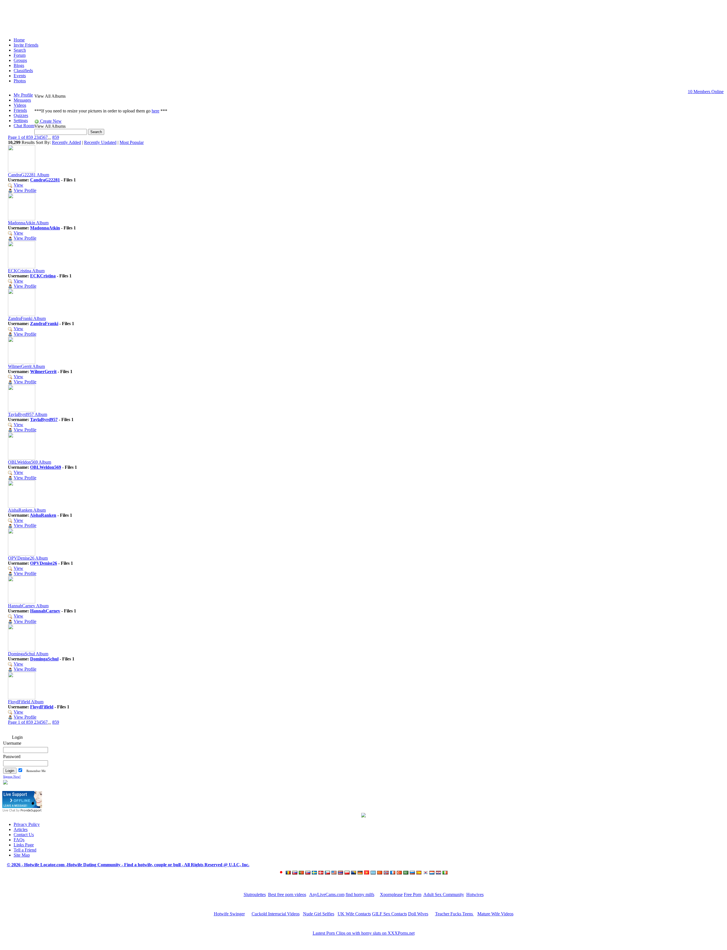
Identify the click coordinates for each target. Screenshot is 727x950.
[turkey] (400, 873)
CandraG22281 (45, 179)
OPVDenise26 (43, 563)
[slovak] (308, 873)
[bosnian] (354, 873)
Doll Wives (418, 913)
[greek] (374, 873)
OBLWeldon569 (45, 467)
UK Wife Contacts (354, 913)
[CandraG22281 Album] (21, 170)
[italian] (445, 873)
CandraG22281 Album (28, 174)
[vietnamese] (367, 873)
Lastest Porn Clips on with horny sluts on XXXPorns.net (364, 933)
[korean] (426, 873)
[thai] (341, 873)
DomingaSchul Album (28, 653)
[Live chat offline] (22, 806)
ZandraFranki (44, 323)
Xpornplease (391, 894)
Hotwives (475, 894)
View (18, 185)
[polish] (347, 873)
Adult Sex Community (443, 894)
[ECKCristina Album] (21, 266)
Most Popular (132, 142)
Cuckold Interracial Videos (276, 913)
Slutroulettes (255, 894)
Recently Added (66, 142)
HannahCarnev (45, 610)
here (155, 110)
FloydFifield (41, 706)
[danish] (321, 873)
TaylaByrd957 (44, 419)
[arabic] (406, 873)
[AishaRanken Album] (21, 506)
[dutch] (432, 873)
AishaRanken (43, 515)
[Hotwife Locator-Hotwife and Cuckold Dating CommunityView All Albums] (363, 16)
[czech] (328, 873)
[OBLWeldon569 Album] (21, 458)
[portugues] (302, 873)
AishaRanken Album (27, 510)
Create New (50, 121)
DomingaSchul (44, 658)
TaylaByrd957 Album (27, 414)
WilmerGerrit (43, 371)
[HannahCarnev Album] (21, 601)
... (49, 137)
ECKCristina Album (26, 270)
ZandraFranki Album (27, 318)
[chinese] (380, 873)
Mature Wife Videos (495, 913)
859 (55, 137)
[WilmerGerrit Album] (21, 362)
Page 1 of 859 (21, 137)
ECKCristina (43, 275)
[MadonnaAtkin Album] (21, 218)
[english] (334, 873)
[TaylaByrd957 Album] (21, 410)
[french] (393, 873)
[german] (361, 873)
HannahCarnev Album (28, 605)
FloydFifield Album (25, 701)
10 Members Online (706, 91)
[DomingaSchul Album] (21, 649)
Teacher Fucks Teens (454, 913)
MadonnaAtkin (45, 227)
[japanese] (282, 873)
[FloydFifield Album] (21, 697)
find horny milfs (360, 894)
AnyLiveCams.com (326, 894)
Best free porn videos (287, 894)
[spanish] (419, 873)
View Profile (25, 190)
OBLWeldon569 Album (29, 462)
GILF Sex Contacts (389, 913)
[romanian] (289, 873)
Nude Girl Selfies (318, 913)
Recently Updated (100, 142)
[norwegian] (387, 873)
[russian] (413, 873)
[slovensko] (295, 873)
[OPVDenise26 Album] (21, 554)
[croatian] (439, 873)
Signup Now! (12, 776)
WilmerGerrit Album (26, 366)
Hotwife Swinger (229, 913)
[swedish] (315, 873)
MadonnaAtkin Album (28, 222)
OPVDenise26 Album (28, 558)
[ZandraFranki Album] (21, 314)
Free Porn (412, 894)
